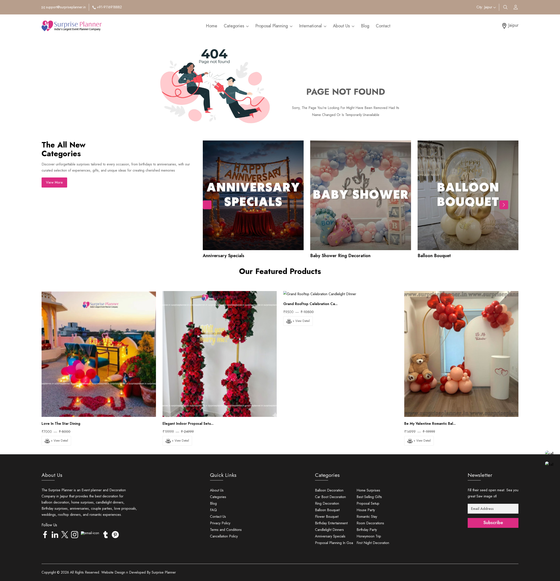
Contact (383, 26)
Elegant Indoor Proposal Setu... (188, 423)
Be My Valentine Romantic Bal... (430, 423)
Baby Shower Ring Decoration (340, 255)
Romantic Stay (367, 516)
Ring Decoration (327, 503)
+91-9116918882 (109, 7)
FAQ (213, 510)
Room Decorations (370, 523)
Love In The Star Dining (61, 423)
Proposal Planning (272, 26)
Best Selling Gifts (369, 496)
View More (54, 182)
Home (211, 26)
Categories (234, 26)
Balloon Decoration (329, 490)
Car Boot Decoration (330, 496)
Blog (365, 26)
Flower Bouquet (326, 516)
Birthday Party (367, 529)
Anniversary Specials (223, 255)
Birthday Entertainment (331, 523)
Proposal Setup (368, 503)
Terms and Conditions (226, 529)
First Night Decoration (373, 542)
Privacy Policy (220, 523)
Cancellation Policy (224, 536)
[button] (503, 204)
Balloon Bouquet (434, 255)
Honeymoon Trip (369, 536)
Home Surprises (368, 490)
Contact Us (218, 516)
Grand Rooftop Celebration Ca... (310, 303)
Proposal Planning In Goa (334, 542)
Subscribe (493, 523)
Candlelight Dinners (329, 529)
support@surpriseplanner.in (66, 7)
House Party (366, 510)
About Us (342, 26)
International (311, 26)
